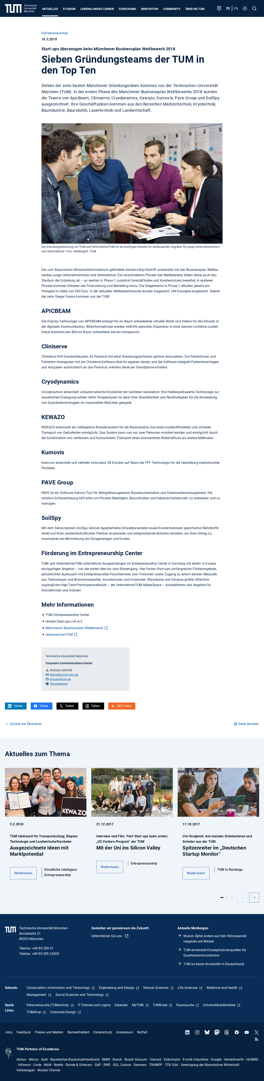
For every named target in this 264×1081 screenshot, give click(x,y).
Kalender (121, 1005)
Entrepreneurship (54, 33)
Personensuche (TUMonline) (48, 1005)
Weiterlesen (23, 873)
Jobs (8, 1032)
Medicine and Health (222, 988)
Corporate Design (63, 1012)
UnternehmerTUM (59, 635)
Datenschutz (102, 1032)
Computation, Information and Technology (59, 988)
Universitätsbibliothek (219, 1005)
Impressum (124, 1032)
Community (171, 9)
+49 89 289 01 (43, 948)
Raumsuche (185, 1005)
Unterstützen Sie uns (107, 936)
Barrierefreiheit (78, 1032)
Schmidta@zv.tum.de (64, 674)
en (236, 8)
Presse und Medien (49, 1032)
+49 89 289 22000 (45, 954)
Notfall (142, 1032)
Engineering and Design (117, 988)
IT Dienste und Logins (94, 1005)
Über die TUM (194, 9)
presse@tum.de (60, 679)
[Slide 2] (227, 897)
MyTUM (138, 1005)
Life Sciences (188, 988)
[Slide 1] (222, 897)
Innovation (149, 9)
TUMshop (34, 1012)
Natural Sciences (156, 988)
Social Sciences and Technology (80, 995)
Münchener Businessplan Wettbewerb (74, 628)
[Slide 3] (232, 897)
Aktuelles (50, 9)
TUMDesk (160, 1005)
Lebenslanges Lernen (97, 9)
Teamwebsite (59, 683)
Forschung (127, 9)
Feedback (23, 1032)
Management (37, 995)
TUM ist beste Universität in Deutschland (213, 964)
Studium (69, 9)
